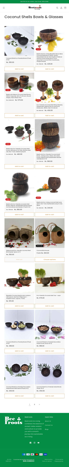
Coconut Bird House (43, 250)
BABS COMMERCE (28, 461)
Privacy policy (59, 459)
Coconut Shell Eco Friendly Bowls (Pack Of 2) (18, 59)
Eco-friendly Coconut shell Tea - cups (49, 295)
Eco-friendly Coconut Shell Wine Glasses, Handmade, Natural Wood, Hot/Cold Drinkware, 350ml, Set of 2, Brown (50, 106)
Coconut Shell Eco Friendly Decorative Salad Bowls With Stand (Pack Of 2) (18, 387)
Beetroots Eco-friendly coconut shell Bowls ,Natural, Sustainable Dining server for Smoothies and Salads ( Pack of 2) (19, 205)
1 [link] (29, 404)
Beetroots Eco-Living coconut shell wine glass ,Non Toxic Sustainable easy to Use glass (49, 204)
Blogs (47, 429)
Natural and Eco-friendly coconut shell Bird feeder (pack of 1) (18, 251)
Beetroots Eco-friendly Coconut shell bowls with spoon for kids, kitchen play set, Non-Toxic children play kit (18, 150)
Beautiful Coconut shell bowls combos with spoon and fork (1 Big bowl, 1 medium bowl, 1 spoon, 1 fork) (18, 297)
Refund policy (48, 459)
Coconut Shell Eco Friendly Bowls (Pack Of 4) (18, 342)
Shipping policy (59, 461)
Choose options (50, 259)
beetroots (8, 461)
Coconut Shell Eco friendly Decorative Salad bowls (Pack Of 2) (48, 342)
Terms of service (47, 461)
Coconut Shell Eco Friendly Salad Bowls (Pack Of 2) (49, 387)
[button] (4, 8)
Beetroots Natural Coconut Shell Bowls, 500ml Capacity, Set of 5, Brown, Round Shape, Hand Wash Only (18, 96)
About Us (48, 421)
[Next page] (39, 404)
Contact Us (49, 425)
